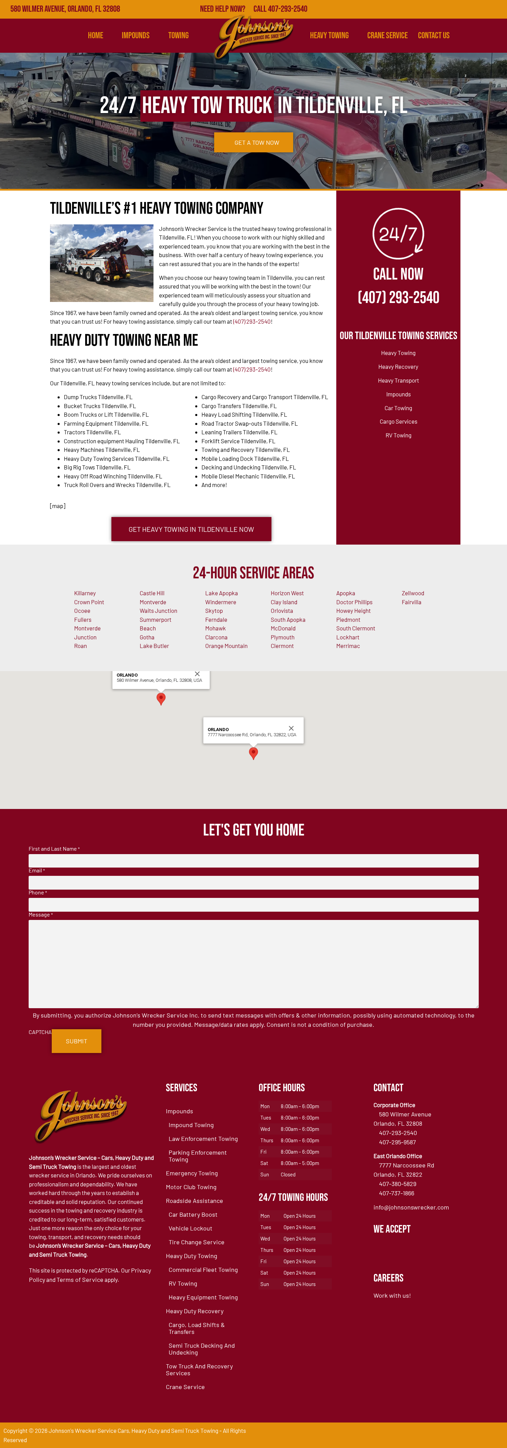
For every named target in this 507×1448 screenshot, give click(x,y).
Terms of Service (80, 1279)
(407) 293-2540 (252, 321)
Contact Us (434, 35)
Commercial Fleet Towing (203, 1269)
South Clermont (355, 628)
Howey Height (353, 610)
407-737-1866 (396, 1193)
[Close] (197, 674)
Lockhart (347, 637)
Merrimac (348, 645)
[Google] (453, 9)
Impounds (398, 394)
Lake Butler (154, 645)
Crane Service (387, 35)
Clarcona (216, 637)
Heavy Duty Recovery (194, 1311)
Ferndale (216, 619)
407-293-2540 (398, 1132)
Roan (80, 645)
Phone (38, 892)
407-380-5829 (397, 1183)
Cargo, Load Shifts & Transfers (197, 1328)
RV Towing (398, 435)
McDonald (283, 628)
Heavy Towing (329, 35)
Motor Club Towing (191, 1187)
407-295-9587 (397, 1142)
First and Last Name (54, 848)
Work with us (391, 1295)
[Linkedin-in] (483, 9)
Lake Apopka (221, 592)
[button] (161, 699)
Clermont (282, 645)
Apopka (345, 592)
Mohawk (215, 628)
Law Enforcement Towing (203, 1138)
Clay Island (284, 601)
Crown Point (89, 601)
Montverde (153, 601)
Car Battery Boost (193, 1214)
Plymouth (283, 637)
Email (37, 870)
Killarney (85, 592)
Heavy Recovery (398, 366)
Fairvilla (411, 601)
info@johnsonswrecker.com (411, 1207)
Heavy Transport (398, 380)
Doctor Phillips (354, 601)
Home (95, 35)
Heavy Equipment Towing (203, 1297)
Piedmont (348, 619)
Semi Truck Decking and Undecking (202, 1348)
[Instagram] (498, 9)
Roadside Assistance (194, 1200)
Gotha (147, 637)
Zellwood (413, 592)
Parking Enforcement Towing (198, 1155)
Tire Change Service (197, 1242)
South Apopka (288, 619)
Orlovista (282, 610)
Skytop (214, 610)
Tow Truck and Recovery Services (199, 1369)
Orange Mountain (226, 645)
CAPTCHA (40, 1032)
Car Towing (398, 407)
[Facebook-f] (438, 9)
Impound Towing (191, 1124)
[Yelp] (468, 9)
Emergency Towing (192, 1173)
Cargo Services (398, 421)
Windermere (220, 601)
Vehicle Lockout (190, 1228)
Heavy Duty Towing (191, 1255)
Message (41, 914)
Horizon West (287, 592)
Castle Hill (152, 592)
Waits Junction (158, 610)
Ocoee (82, 610)
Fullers (82, 619)
